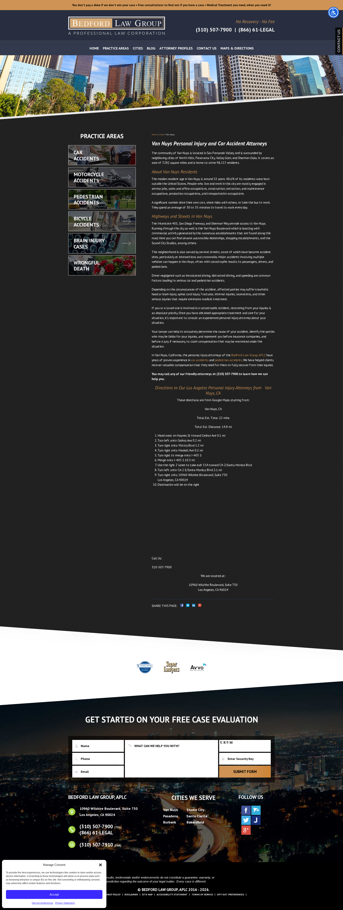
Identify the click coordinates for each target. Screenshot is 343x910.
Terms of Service (202, 894)
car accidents (199, 360)
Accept (54, 894)
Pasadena (170, 816)
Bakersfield (195, 822)
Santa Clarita (197, 816)
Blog (151, 48)
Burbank (169, 822)
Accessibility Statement (172, 894)
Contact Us (207, 48)
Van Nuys (170, 809)
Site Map (147, 894)
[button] (100, 865)
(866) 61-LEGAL (256, 30)
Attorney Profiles (176, 48)
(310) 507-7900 (214, 30)
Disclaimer (131, 894)
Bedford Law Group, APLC (248, 355)
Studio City (195, 809)
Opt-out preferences (42, 903)
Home (94, 48)
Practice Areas (116, 48)
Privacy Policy (111, 894)
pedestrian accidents (228, 360)
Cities (138, 48)
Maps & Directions (237, 48)
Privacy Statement (65, 903)
